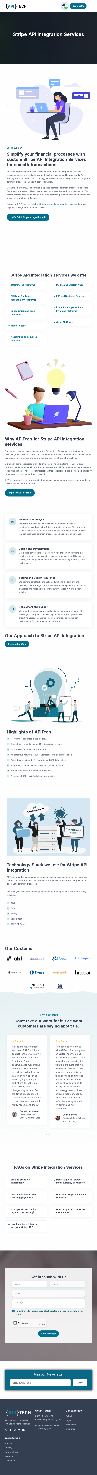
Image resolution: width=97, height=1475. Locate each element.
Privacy (8, 1447)
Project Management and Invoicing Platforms (69, 309)
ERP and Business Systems (70, 296)
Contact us (10, 1460)
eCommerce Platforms (23, 285)
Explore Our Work (17, 644)
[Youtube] (23, 1430)
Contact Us (78, 6)
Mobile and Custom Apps (69, 285)
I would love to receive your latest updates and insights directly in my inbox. (49, 1313)
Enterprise (70, 1429)
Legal (68, 1420)
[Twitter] (6, 1430)
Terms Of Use (11, 1452)
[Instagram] (15, 1430)
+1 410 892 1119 (43, 1429)
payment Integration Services (59, 204)
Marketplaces (18, 325)
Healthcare (71, 1424)
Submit (80, 1382)
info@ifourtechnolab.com (47, 1425)
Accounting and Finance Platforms (24, 339)
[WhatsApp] (65, 6)
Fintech (69, 1416)
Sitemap (9, 1456)
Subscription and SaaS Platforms (23, 313)
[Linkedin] (19, 1430)
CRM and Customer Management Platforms (23, 298)
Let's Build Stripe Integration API (28, 217)
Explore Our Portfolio (20, 492)
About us (9, 1443)
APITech (9, 480)
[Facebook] (10, 1430)
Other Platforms (64, 322)
